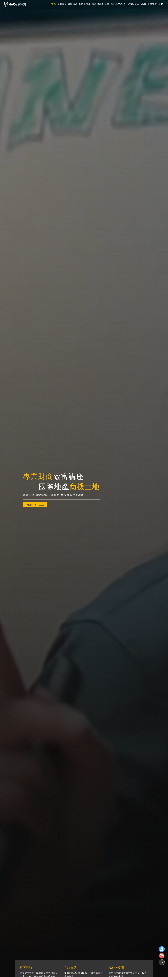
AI (125, 4)
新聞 (107, 4)
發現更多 (32, 504)
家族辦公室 (133, 4)
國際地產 (72, 4)
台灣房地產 (98, 4)
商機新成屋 (85, 4)
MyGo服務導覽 (149, 4)
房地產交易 (117, 4)
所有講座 (62, 4)
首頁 (53, 4)
